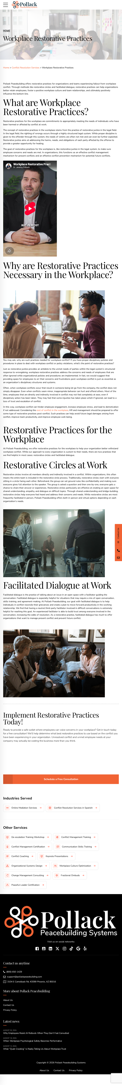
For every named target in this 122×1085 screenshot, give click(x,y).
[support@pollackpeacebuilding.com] (118, 557)
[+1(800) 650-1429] (118, 550)
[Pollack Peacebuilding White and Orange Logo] (61, 921)
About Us (8, 1000)
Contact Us (8, 1005)
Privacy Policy (10, 1010)
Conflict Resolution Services (26, 67)
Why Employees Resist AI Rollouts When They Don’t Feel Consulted (36, 1033)
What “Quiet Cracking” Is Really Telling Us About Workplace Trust (34, 1048)
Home (6, 31)
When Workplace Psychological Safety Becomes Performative (32, 1040)
